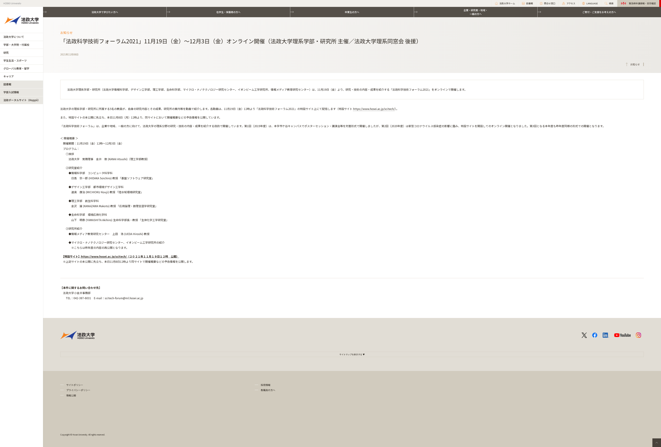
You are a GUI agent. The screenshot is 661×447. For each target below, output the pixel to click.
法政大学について (13, 37)
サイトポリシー (74, 385)
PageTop (656, 442)
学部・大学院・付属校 (16, 44)
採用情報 (265, 385)
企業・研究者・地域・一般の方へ (476, 12)
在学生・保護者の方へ (228, 12)
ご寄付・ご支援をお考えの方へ (599, 12)
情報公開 (71, 395)
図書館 (7, 84)
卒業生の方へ (352, 12)
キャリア (8, 76)
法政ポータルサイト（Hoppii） (21, 100)
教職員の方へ (268, 390)
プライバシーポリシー (78, 390)
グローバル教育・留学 (16, 68)
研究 (6, 52)
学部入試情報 (11, 92)
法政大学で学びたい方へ (105, 12)
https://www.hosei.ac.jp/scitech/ (374, 109)
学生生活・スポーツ (15, 60)
